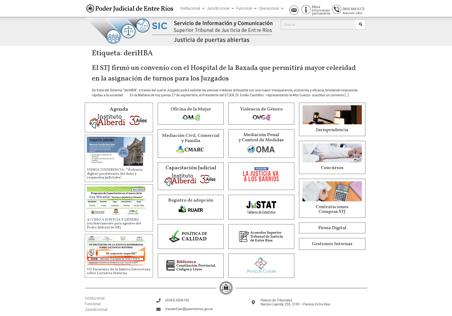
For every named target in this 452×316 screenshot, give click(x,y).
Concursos (332, 168)
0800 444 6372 (354, 9)
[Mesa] (306, 9)
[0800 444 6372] (336, 9)
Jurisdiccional (218, 8)
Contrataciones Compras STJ (332, 209)
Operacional (269, 8)
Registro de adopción (190, 200)
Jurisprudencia (332, 130)
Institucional (190, 8)
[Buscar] (361, 24)
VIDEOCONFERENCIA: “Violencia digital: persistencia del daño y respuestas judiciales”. (115, 173)
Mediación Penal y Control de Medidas (261, 137)
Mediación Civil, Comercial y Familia (190, 138)
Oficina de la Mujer (190, 109)
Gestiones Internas (332, 244)
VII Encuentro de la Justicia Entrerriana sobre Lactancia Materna (118, 271)
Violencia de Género (261, 109)
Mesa (316, 7)
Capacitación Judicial (190, 168)
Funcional (244, 8)
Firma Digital (332, 228)
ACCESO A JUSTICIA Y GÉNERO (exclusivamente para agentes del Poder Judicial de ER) (114, 223)
